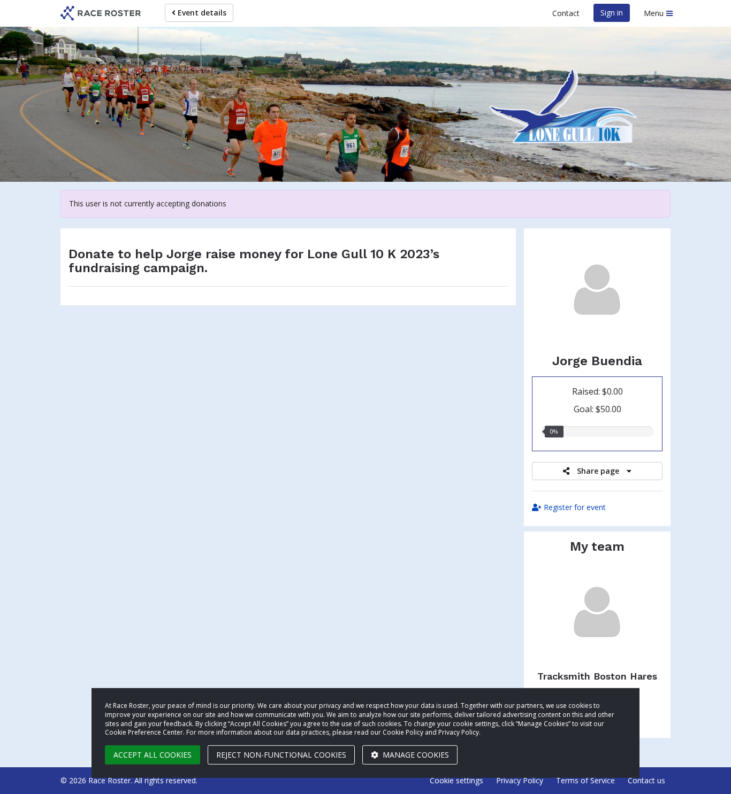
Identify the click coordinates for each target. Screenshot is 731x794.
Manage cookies (414, 755)
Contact (566, 13)
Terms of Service (585, 780)
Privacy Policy (519, 780)
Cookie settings (456, 780)
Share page (598, 471)
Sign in (611, 12)
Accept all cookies (152, 755)
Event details (201, 12)
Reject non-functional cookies (281, 755)
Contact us (646, 780)
